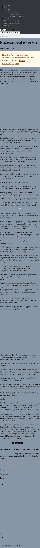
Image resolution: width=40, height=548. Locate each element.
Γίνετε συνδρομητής (12, 21)
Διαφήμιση (8, 18)
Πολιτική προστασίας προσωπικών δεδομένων (21, 537)
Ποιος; (6, 7)
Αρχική (7, 5)
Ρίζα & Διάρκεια (15, 14)
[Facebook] (0, 29)
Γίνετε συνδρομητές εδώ (13, 62)
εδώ (8, 458)
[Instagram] (3, 29)
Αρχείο (7, 9)
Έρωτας (12, 474)
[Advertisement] (20, 106)
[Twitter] (5, 29)
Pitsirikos (10, 470)
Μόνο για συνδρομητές (13, 23)
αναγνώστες (9, 478)
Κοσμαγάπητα (14, 12)
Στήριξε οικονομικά (7, 454)
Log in (6, 25)
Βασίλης (17, 478)
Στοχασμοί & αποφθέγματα (19, 16)
